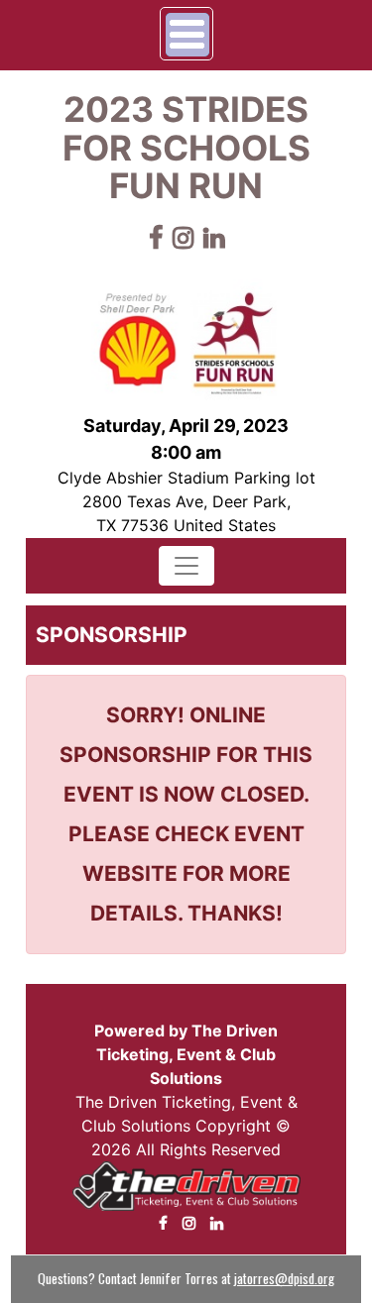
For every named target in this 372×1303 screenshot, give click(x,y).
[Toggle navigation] (186, 566)
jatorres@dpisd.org (284, 1278)
